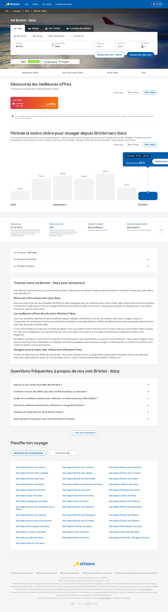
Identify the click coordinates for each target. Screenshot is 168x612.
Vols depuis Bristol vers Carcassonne (34, 520)
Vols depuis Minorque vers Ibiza (124, 490)
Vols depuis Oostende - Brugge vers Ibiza (129, 537)
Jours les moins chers (72, 72)
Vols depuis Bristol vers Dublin (123, 478)
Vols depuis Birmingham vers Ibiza (32, 526)
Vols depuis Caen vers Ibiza (75, 532)
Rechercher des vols (140, 55)
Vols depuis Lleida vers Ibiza (122, 495)
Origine (19, 43)
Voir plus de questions (85, 433)
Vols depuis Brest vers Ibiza (75, 537)
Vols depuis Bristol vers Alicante (78, 507)
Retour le (121, 43)
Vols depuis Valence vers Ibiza (123, 484)
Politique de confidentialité (69, 573)
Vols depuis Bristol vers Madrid (124, 515)
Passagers (145, 43)
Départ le (100, 43)
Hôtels (35, 4)
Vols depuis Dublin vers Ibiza (29, 537)
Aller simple (150, 92)
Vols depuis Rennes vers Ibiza (30, 543)
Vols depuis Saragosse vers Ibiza (31, 501)
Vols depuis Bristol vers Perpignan (79, 515)
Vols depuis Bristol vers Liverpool (32, 473)
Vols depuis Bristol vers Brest (30, 484)
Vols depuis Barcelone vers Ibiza (78, 495)
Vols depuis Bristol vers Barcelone (125, 507)
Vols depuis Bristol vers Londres (78, 467)
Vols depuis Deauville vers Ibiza (124, 532)
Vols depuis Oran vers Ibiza (75, 501)
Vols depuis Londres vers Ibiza (77, 526)
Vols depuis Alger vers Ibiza (29, 495)
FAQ (144, 72)
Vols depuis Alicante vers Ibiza (30, 490)
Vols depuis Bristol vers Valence (124, 501)
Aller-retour (133, 92)
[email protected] (146, 589)
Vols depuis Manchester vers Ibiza (125, 526)
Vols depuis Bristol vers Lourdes (78, 520)
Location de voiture (64, 4)
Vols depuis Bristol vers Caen (30, 478)
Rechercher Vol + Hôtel (109, 55)
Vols (26, 4)
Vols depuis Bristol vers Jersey (77, 473)
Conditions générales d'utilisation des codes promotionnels (136, 573)
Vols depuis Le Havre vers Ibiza (31, 532)
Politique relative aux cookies (46, 573)
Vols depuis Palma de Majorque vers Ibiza (82, 484)
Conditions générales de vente (22, 573)
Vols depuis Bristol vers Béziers (124, 520)
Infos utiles (112, 72)
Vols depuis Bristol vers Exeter (30, 467)
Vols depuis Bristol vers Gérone (31, 515)
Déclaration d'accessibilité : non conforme (97, 573)
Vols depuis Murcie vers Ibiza (76, 490)
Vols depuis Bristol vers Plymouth (125, 467)
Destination (60, 43)
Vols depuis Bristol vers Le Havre (125, 473)
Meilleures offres (30, 72)
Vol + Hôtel (46, 4)
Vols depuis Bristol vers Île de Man (78, 478)
